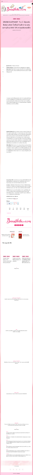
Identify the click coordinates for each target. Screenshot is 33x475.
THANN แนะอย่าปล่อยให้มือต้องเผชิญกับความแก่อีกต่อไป (17, 260)
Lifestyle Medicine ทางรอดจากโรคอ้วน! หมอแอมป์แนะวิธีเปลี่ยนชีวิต (16, 393)
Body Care (18, 18)
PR (6, 445)
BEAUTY (15, 18)
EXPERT (15, 392)
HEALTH (18, 392)
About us (18, 473)
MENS (16, 329)
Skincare (8, 256)
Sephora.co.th (16, 198)
